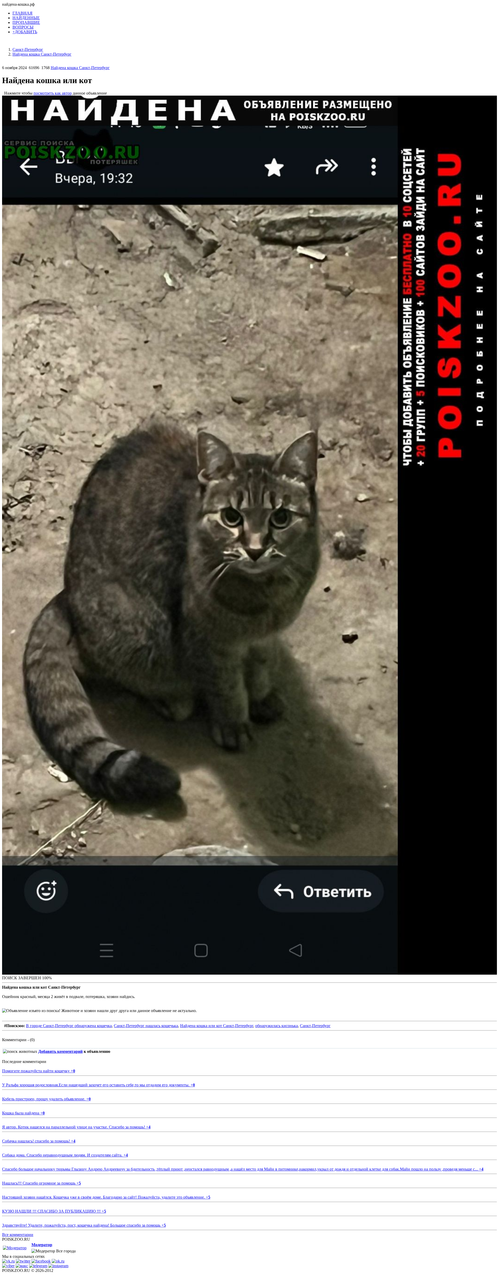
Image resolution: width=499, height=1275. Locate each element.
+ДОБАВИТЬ (24, 32)
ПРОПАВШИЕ (26, 22)
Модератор (41, 1245)
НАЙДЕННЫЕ (26, 18)
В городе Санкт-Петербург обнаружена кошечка (69, 1025)
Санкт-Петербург (315, 1025)
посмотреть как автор (53, 93)
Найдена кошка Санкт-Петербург (80, 67)
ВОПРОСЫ (23, 27)
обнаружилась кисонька (276, 1025)
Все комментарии (17, 1234)
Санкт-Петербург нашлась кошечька (146, 1025)
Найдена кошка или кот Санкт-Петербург (216, 1025)
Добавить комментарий (60, 1051)
